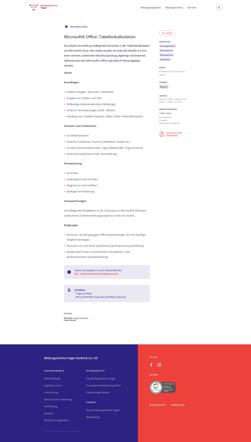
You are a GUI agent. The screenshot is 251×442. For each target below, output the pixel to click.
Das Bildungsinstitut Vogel (100, 378)
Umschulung (51, 392)
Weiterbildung (52, 378)
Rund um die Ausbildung (58, 399)
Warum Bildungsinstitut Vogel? (103, 410)
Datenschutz (157, 405)
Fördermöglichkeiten (98, 392)
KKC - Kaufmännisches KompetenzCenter (96, 273)
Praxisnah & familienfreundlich (103, 385)
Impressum (177, 405)
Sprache (48, 413)
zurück (168, 33)
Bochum (163, 87)
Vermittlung (50, 406)
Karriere (191, 7)
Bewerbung (92, 417)
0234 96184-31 (165, 117)
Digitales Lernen (53, 385)
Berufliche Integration (56, 420)
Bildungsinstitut (174, 7)
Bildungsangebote (151, 7)
